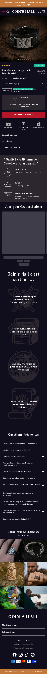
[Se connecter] (39, 11)
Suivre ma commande (23, 644)
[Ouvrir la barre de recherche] (7, 11)
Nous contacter (23, 640)
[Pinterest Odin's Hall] (33, 655)
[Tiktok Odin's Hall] (27, 655)
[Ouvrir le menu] (3, 11)
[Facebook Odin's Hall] (15, 655)
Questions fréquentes (23, 648)
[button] (6, 65)
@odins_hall (23, 535)
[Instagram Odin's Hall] (21, 655)
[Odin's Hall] (23, 11)
